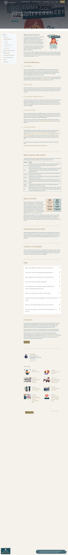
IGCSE (16, 21)
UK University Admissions (25, 1)
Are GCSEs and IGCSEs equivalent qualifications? (39, 272)
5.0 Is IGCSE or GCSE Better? (8, 57)
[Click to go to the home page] (10, 3)
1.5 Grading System (6, 48)
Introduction (5, 37)
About (57, 1)
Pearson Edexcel (43, 78)
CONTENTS (4, 34)
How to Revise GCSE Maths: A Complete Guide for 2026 (55, 381)
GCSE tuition (47, 335)
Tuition (52, 1)
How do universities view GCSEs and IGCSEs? (38, 293)
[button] (66, 1)
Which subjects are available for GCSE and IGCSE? (39, 277)
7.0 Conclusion (5, 61)
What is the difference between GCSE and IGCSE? (39, 268)
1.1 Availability (6, 41)
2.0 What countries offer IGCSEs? (9, 50)
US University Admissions (36, 1)
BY (32, 354)
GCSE (13, 21)
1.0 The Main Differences (7, 39)
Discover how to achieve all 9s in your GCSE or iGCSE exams (35, 145)
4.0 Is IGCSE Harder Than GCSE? (8, 55)
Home (13, 29)
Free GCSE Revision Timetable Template (36, 381)
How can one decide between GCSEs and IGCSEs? (39, 305)
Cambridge (50, 78)
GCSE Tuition (36, 56)
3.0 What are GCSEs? (6, 52)
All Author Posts (32, 360)
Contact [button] (62, 1)
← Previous (53, 410)
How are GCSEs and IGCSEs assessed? (36, 282)
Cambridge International (35, 158)
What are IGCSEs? (35, 371)
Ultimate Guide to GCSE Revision (46, 121)
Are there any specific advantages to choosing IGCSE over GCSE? (41, 299)
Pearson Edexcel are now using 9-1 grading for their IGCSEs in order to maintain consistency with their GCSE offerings (42, 134)
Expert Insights (17, 29)
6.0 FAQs (4, 59)
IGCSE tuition (54, 335)
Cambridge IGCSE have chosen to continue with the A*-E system (39, 133)
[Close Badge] (10, 548)
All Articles (30, 412)
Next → (57, 410)
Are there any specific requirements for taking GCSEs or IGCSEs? (41, 310)
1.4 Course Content (6, 46)
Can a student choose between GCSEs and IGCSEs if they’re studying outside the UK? (40, 287)
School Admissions (46, 1)
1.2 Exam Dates (6, 43)
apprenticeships (35, 211)
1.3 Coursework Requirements (8, 44)
